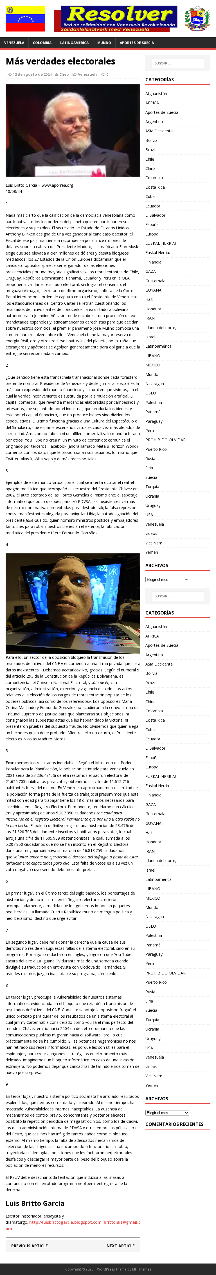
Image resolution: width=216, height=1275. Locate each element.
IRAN (150, 318)
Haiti (149, 299)
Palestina (153, 402)
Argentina (154, 121)
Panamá (153, 411)
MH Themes (141, 1269)
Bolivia (151, 140)
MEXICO (152, 365)
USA (149, 514)
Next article (121, 1245)
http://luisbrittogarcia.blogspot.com (65, 1222)
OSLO (150, 393)
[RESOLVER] (108, 18)
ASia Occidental (159, 130)
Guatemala (155, 280)
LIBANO (152, 355)
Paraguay (154, 421)
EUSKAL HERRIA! (160, 243)
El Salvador (155, 215)
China (150, 168)
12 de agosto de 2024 (32, 74)
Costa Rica (155, 187)
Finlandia (153, 262)
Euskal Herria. (157, 252)
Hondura (153, 308)
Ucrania (152, 496)
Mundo (104, 42)
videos (151, 533)
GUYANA (153, 290)
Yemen (151, 552)
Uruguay (153, 505)
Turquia (152, 486)
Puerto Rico (156, 449)
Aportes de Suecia (137, 42)
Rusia (150, 458)
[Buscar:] (178, 63)
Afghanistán (156, 93)
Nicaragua (154, 383)
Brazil (150, 149)
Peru (149, 430)
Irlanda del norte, (160, 327)
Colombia (42, 42)
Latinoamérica (74, 42)
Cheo (64, 74)
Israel (150, 336)
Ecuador (152, 206)
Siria (149, 467)
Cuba (150, 196)
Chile (149, 159)
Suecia (151, 477)
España (152, 224)
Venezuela (14, 42)
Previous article (29, 1245)
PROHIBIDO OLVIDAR (165, 439)
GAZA (150, 271)
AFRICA (152, 102)
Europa (151, 234)
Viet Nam (153, 543)
